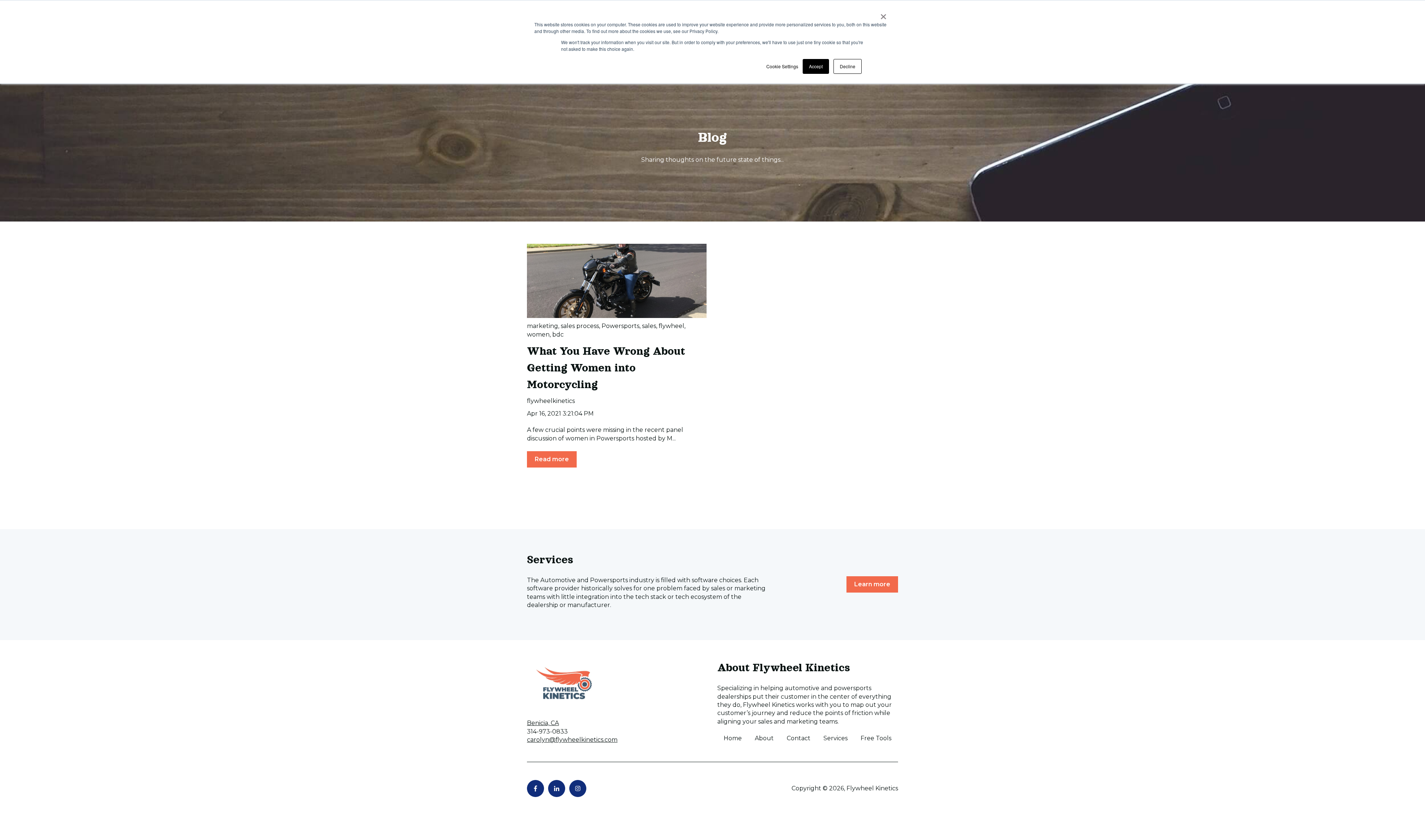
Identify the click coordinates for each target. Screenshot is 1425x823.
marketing (542, 325)
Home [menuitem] (733, 738)
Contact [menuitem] (798, 738)
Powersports (620, 325)
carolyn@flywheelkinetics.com (572, 739)
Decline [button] (847, 66)
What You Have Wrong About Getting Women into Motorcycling (606, 367)
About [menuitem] (764, 738)
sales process (580, 325)
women (538, 334)
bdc (558, 334)
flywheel (671, 325)
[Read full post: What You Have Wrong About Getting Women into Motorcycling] (617, 281)
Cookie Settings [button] (782, 66)
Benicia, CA (543, 723)
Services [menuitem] (835, 738)
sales (649, 325)
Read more (552, 459)
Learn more (872, 584)
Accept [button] (816, 66)
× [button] (883, 14)
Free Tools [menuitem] (876, 738)
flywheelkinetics (551, 400)
